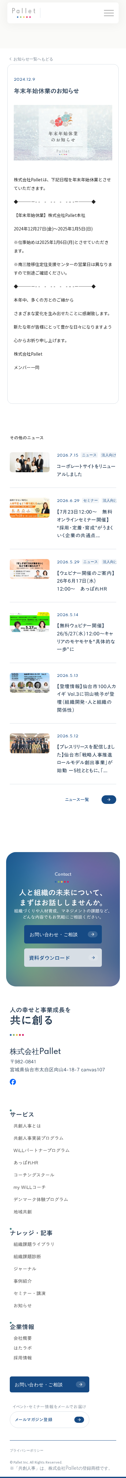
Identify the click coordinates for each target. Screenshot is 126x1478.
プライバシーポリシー (26, 1450)
